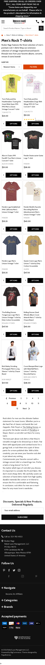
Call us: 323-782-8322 (13, 536)
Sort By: (5, 62)
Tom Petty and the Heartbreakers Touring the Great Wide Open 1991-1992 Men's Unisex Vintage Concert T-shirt (11, 104)
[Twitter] (14, 570)
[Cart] (42, 21)
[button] (9, 576)
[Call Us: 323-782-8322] (37, 21)
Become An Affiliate (14, 594)
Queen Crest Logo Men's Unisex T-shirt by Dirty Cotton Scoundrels (33, 263)
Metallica (33, 430)
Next (25, 408)
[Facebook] (9, 570)
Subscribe (23, 517)
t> (22, 246)
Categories (11, 600)
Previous (12, 398)
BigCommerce (16, 652)
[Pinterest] (3, 570)
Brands (8, 606)
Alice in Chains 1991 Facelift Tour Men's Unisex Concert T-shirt (11, 158)
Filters (33, 67)
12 (17, 408)
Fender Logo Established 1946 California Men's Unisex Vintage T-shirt (11, 209)
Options (13, 124)
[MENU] (3, 21)
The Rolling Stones (30, 427)
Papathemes (6, 655)
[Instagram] (19, 570)
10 (32, 403)
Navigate (9, 588)
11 (38, 403)
